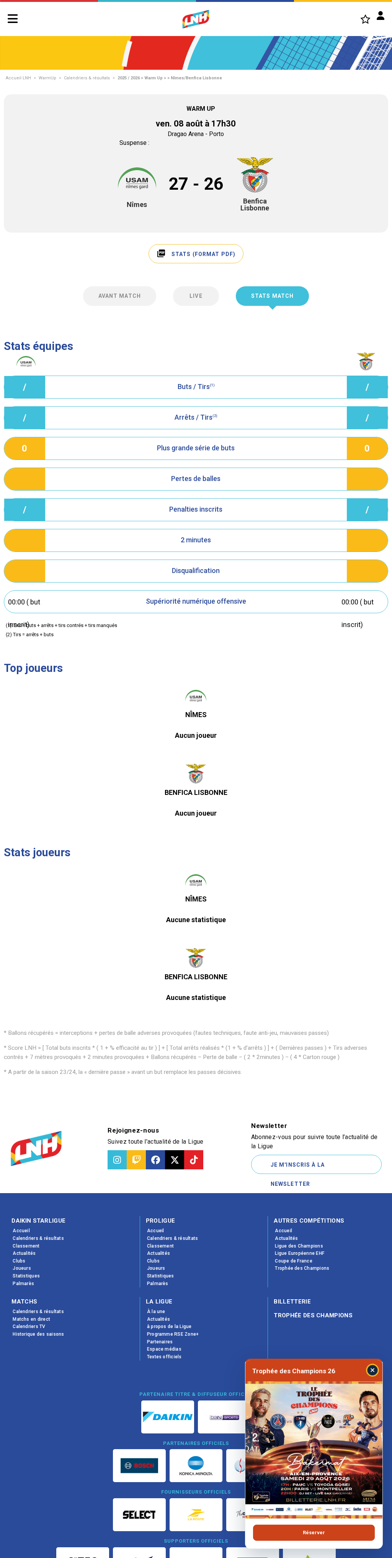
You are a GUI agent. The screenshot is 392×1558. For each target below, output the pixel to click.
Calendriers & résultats (87, 78)
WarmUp (47, 78)
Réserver (314, 1532)
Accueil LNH (18, 78)
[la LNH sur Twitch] (136, 1159)
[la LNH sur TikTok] (193, 1159)
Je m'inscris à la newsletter (298, 1168)
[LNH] (195, 19)
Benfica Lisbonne (254, 204)
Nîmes (137, 204)
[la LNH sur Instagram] (117, 1159)
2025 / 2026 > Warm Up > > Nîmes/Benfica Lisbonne (170, 78)
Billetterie (292, 1301)
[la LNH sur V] (174, 1159)
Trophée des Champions (313, 1315)
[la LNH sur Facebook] (155, 1159)
